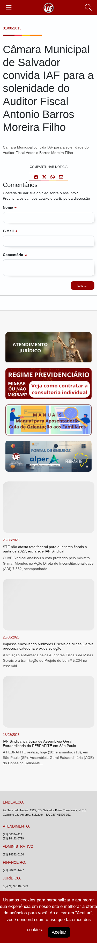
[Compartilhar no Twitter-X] (44, 176)
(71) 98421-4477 (13, 870)
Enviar (82, 285)
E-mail (8, 231)
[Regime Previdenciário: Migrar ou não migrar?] (48, 385)
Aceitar (59, 932)
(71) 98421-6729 (13, 838)
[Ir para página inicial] (48, 7)
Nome (8, 207)
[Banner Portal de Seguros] (48, 457)
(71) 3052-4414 (12, 834)
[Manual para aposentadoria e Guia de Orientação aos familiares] (48, 421)
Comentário (13, 255)
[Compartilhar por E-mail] (61, 176)
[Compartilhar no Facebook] (36, 176)
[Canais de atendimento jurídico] (48, 349)
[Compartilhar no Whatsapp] (52, 176)
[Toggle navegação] (9, 7)
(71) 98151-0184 (13, 854)
